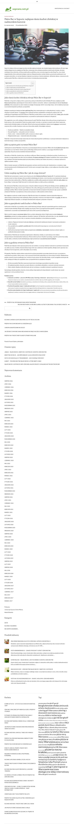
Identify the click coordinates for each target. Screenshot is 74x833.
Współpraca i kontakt (62, 8)
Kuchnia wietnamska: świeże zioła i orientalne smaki (19, 722)
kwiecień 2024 (9, 445)
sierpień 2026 (9, 381)
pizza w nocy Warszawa (53, 740)
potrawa (22, 112)
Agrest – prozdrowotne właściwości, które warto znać (23, 361)
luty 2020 (8, 552)
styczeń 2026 (9, 396)
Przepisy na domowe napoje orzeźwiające (18, 323)
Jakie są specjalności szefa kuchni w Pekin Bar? (17, 91)
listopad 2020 (9, 524)
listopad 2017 (9, 588)
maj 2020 (7, 543)
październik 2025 (10, 405)
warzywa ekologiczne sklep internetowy (53, 770)
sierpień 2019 (9, 561)
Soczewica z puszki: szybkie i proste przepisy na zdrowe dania (20, 775)
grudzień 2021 (9, 485)
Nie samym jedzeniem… (11, 629)
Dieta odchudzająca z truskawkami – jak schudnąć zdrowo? (24, 358)
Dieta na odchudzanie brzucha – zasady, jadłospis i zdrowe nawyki (32, 678)
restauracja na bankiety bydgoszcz (52, 759)
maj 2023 (7, 463)
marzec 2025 (8, 427)
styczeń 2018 (9, 582)
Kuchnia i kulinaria (9, 16)
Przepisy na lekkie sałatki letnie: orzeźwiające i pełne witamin (20, 798)
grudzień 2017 (9, 585)
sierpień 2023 (9, 457)
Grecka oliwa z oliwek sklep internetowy (52, 720)
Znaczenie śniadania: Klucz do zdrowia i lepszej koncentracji (30, 641)
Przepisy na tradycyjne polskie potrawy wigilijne (20, 335)
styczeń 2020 (9, 555)
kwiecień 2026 (9, 390)
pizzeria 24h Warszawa (58, 747)
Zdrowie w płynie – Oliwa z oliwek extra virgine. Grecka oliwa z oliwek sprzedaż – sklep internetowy (20, 788)
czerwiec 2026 (9, 387)
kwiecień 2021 (9, 509)
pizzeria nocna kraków (50, 751)
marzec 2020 (8, 549)
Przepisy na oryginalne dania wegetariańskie (21, 302)
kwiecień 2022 (9, 472)
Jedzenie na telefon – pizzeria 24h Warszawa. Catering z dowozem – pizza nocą (30, 277)
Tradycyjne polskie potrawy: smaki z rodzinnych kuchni (20, 764)
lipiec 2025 (8, 414)
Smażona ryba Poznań (49, 761)
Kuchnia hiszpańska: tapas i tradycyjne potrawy (21, 286)
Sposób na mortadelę (14, 282)
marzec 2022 (8, 475)
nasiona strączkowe (50, 722)
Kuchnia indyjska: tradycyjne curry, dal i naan (19, 803)
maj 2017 (7, 595)
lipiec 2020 (8, 537)
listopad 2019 (9, 558)
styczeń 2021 (9, 518)
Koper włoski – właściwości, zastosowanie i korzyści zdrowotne (32, 660)
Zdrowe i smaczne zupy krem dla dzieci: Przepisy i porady (20, 710)
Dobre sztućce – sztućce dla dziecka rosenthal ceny (20, 704)
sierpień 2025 (9, 411)
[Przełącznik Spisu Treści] (32, 83)
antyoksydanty (42, 703)
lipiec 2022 (8, 469)
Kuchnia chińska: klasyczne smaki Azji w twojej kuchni (22, 319)
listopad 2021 (9, 488)
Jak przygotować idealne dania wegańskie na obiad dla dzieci (19, 727)
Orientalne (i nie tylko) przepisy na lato (17, 794)
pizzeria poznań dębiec (53, 752)
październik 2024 (10, 439)
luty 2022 (8, 478)
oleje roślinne (59, 723)
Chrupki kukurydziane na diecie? (15, 327)
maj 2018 (7, 570)
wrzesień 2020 (9, 530)
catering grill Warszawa (47, 710)
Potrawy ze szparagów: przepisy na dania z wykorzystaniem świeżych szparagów (18, 716)
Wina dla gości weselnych (47, 774)
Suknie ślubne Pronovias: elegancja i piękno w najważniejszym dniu (19, 812)
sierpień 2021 (9, 497)
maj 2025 (7, 420)
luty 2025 (8, 430)
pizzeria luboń (41, 750)
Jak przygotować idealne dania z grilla (17, 807)
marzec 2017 (8, 601)
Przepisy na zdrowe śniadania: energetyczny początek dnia (19, 739)
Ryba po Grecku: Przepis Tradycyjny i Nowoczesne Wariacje (16, 749)
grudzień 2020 (9, 521)
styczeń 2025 (9, 433)
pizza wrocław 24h (43, 744)
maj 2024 (7, 442)
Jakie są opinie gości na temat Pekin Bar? (15, 87)
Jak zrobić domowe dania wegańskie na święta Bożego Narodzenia (26, 331)
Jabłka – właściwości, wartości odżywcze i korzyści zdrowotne (25, 352)
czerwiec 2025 (9, 417)
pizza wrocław (62, 742)
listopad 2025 (9, 402)
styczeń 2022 (9, 482)
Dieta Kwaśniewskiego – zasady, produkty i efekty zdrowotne (31, 650)
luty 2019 (8, 564)
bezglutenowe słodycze (50, 705)
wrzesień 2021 (9, 494)
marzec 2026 (8, 393)
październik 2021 (10, 491)
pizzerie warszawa (49, 755)
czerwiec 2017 (9, 591)
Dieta (6, 622)
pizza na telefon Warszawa (57, 732)
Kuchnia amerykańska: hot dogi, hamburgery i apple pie (23, 290)
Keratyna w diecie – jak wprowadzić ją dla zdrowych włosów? (25, 355)
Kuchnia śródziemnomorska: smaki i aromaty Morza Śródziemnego (19, 781)
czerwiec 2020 (9, 540)
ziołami (59, 226)
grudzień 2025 (9, 399)
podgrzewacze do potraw (56, 757)
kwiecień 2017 (9, 598)
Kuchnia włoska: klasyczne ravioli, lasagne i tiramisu (19, 770)
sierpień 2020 (9, 533)
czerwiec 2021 (9, 503)
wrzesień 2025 (9, 408)
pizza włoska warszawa (50, 745)
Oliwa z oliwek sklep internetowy (55, 727)
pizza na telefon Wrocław (47, 734)
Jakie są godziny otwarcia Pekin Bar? (15, 92)
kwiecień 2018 (9, 573)
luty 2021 (8, 515)
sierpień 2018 (9, 567)
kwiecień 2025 (9, 423)
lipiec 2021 (8, 500)
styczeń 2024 (9, 451)
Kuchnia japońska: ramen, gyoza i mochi (17, 759)
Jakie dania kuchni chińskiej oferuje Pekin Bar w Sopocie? (20, 85)
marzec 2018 (8, 576)
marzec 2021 (8, 512)
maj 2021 (7, 506)
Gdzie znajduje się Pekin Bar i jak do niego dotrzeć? (18, 89)
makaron (56, 124)
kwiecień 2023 (9, 466)
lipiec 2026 (8, 384)
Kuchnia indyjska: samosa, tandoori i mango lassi (19, 733)
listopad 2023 (9, 454)
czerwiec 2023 (9, 460)
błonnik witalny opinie (61, 708)
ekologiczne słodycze (45, 718)
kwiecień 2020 (9, 546)
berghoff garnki (52, 703)
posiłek (58, 197)
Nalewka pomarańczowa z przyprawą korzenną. (17, 754)
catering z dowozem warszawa (52, 711)
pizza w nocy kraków (50, 739)
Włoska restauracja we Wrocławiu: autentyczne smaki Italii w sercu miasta (42, 304)
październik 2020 (10, 527)
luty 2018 (8, 579)
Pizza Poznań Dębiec (52, 737)
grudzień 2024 (9, 436)
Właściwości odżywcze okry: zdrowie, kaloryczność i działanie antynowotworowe (32, 364)
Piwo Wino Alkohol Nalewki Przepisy (49, 729)
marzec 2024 (8, 448)
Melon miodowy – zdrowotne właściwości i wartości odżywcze (32, 669)
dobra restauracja (53, 715)
